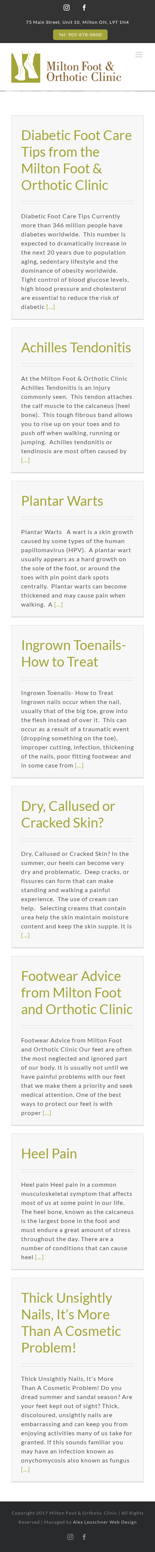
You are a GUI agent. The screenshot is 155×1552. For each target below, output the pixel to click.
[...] (50, 306)
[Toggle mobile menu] (139, 55)
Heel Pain (49, 1153)
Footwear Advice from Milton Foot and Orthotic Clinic (77, 992)
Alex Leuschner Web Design (105, 1522)
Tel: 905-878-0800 (80, 34)
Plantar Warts (62, 500)
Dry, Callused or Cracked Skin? (68, 814)
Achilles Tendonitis (76, 347)
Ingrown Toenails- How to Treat (73, 653)
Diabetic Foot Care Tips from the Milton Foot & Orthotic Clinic (76, 160)
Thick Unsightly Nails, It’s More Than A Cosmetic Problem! (71, 1322)
